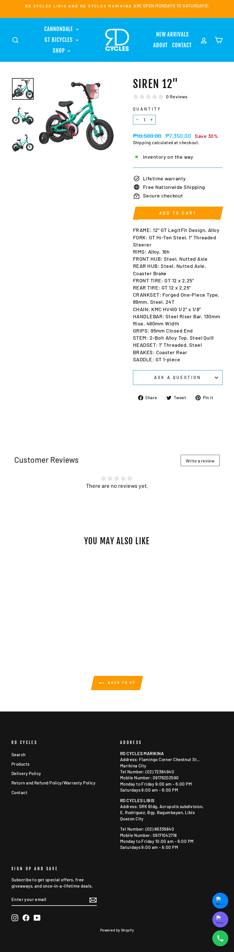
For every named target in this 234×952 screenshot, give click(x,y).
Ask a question (177, 377)
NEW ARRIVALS (172, 34)
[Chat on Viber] (220, 919)
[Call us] (220, 938)
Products (20, 764)
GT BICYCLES (59, 39)
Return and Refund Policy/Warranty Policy (53, 782)
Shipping (142, 142)
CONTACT (182, 45)
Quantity (147, 109)
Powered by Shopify (117, 930)
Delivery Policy (26, 773)
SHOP (59, 50)
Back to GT (121, 682)
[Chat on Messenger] (220, 901)
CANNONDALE (59, 29)
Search (18, 754)
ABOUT (160, 45)
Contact (19, 792)
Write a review (200, 460)
